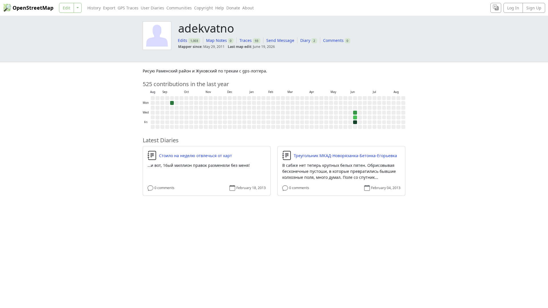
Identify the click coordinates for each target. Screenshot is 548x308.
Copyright (203, 8)
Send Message (280, 40)
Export (109, 8)
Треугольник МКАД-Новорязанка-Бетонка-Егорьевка (345, 155)
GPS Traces (128, 8)
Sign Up (533, 8)
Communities (179, 8)
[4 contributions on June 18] (355, 117)
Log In (513, 8)
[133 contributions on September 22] (172, 103)
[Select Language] (495, 8)
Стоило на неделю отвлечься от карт (195, 155)
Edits (182, 40)
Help (219, 8)
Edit (66, 8)
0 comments (164, 187)
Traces (245, 40)
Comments (333, 40)
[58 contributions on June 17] (355, 113)
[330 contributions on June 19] (355, 122)
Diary (305, 40)
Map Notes (216, 40)
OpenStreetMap (33, 7)
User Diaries (152, 8)
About (248, 8)
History (94, 8)
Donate (233, 8)
